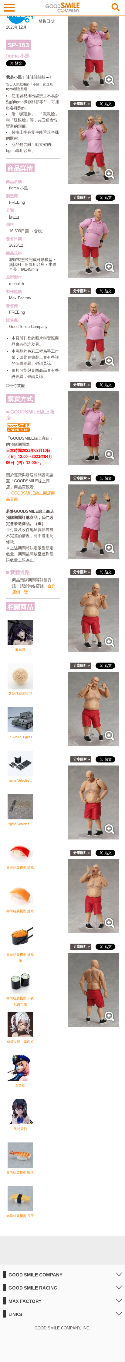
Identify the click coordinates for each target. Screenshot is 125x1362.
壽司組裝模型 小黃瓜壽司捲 (20, 1001)
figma (14, 216)
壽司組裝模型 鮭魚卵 (20, 958)
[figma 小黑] (93, 87)
